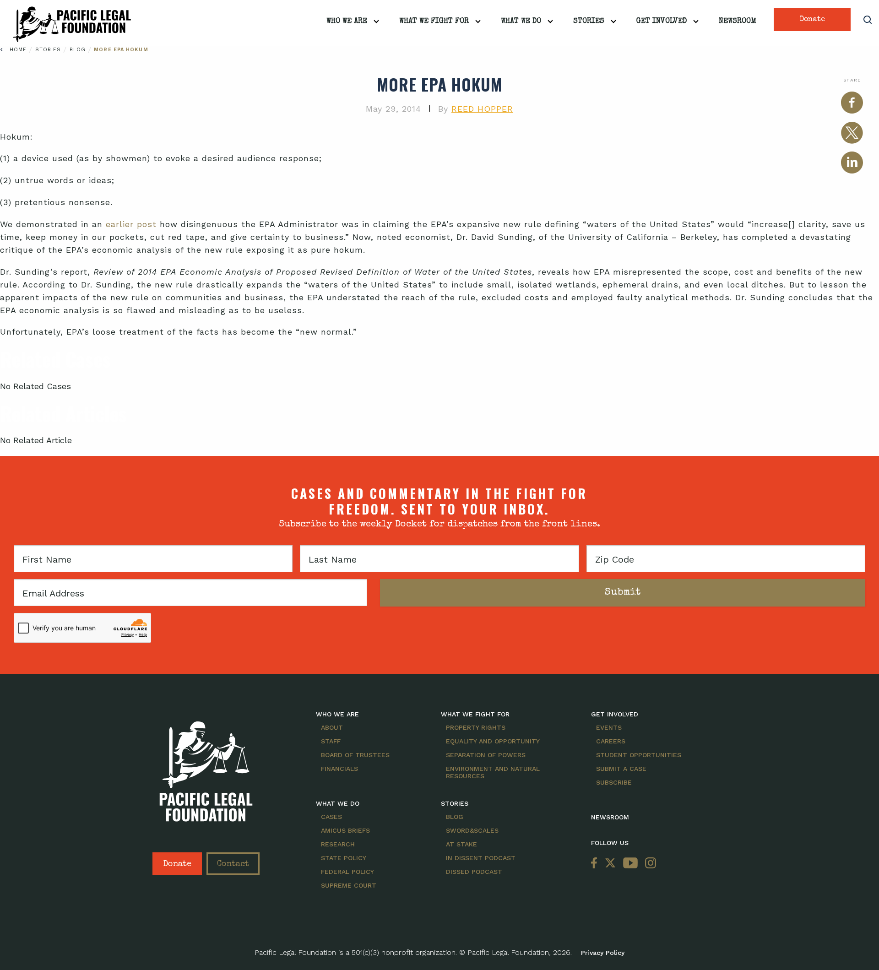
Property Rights (475, 727)
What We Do (521, 21)
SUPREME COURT (348, 885)
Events (609, 727)
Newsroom (737, 21)
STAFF (331, 741)
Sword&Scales (472, 830)
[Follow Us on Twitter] (610, 863)
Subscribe (614, 782)
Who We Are (346, 21)
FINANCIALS (339, 768)
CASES (331, 816)
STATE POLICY (343, 858)
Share (852, 79)
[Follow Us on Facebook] (596, 863)
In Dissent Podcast (480, 858)
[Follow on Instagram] (648, 863)
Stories (588, 21)
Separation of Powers (486, 755)
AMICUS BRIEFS (345, 830)
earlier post (131, 224)
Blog (79, 50)
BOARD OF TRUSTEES (355, 755)
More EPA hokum (121, 50)
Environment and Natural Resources (493, 772)
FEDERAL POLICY (347, 871)
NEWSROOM (610, 817)
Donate (812, 19)
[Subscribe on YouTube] (630, 863)
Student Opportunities (638, 755)
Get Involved (661, 21)
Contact (233, 864)
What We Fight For (434, 21)
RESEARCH (338, 844)
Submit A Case (621, 768)
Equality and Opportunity (493, 741)
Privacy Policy (602, 952)
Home (18, 50)
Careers (610, 741)
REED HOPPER (482, 109)
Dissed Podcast (474, 871)
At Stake (461, 844)
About (332, 727)
